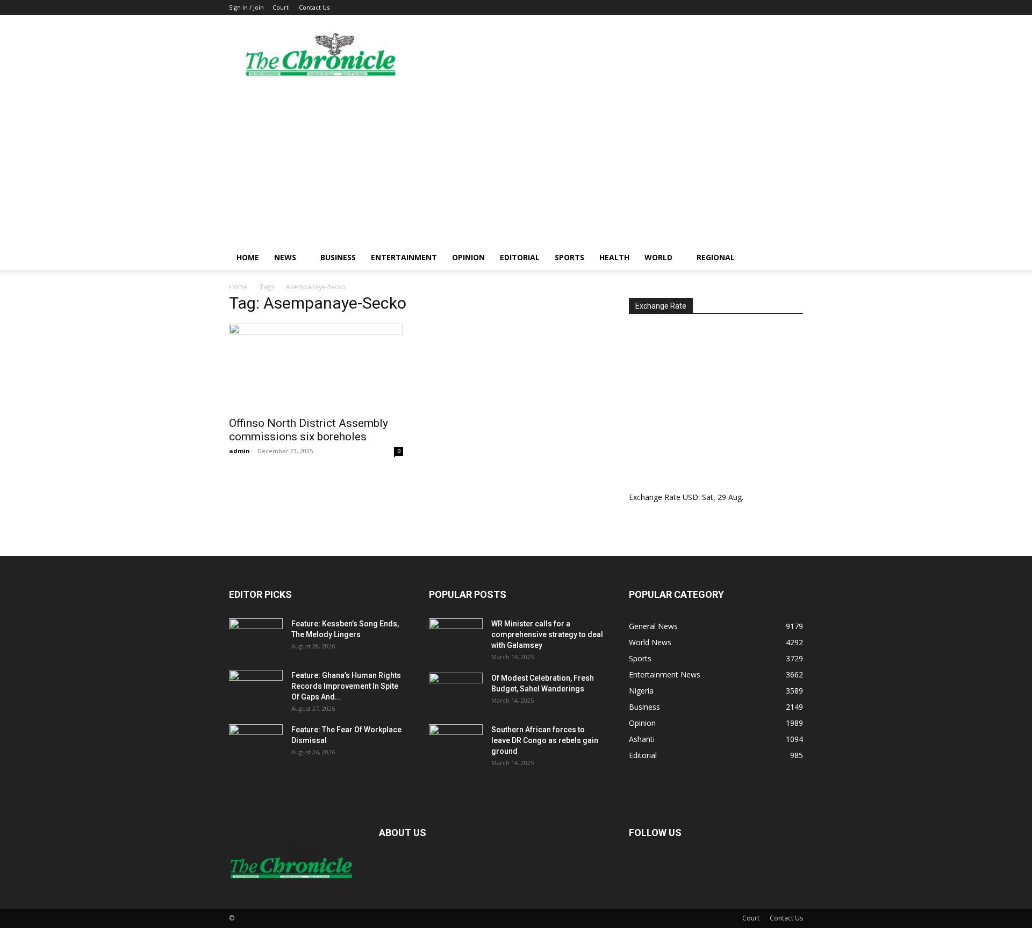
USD (690, 497)
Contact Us (314, 7)
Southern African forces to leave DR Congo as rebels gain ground (544, 740)
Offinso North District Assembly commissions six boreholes (308, 430)
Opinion (468, 257)
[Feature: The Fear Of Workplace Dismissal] (256, 743)
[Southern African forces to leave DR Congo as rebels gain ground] (456, 743)
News (285, 257)
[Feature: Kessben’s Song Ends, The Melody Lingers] (256, 637)
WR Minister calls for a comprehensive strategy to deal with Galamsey (547, 634)
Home (247, 257)
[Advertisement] (516, 164)
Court (281, 7)
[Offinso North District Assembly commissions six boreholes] (316, 367)
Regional (716, 257)
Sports (569, 257)
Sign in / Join (246, 7)
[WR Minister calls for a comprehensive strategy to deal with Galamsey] (456, 637)
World (658, 257)
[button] (790, 258)
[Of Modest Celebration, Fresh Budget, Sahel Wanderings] (456, 691)
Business (338, 257)
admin (239, 451)
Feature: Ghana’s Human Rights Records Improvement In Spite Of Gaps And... (346, 686)
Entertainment (404, 257)
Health (614, 257)
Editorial (520, 257)
